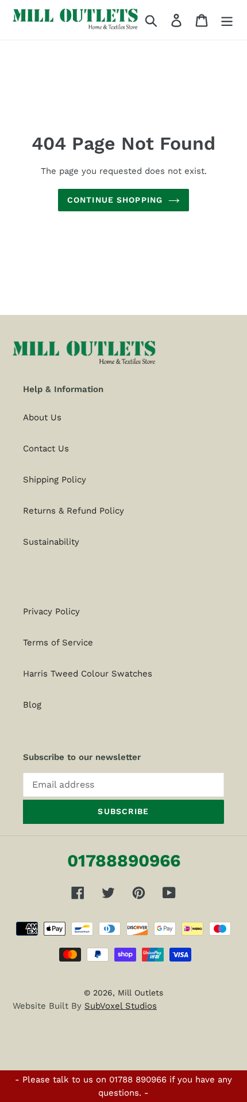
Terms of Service (58, 642)
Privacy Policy (51, 611)
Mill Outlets (140, 992)
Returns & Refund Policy (73, 511)
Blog (32, 705)
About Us (42, 417)
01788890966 (123, 860)
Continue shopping (115, 199)
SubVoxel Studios (120, 1006)
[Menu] (227, 20)
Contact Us (46, 448)
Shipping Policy (54, 479)
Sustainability (51, 542)
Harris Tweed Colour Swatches (87, 673)
